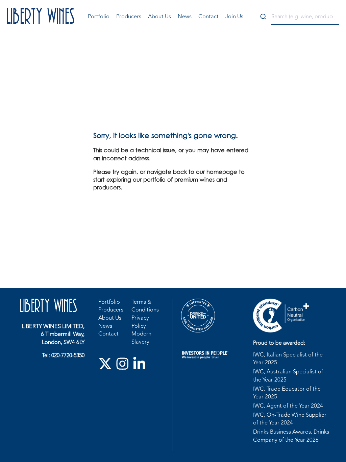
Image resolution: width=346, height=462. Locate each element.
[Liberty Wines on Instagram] (124, 365)
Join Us (234, 17)
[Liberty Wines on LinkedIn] (141, 365)
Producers (128, 17)
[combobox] (298, 17)
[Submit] (264, 17)
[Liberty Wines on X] (107, 365)
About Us (159, 17)
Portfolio (98, 17)
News (185, 17)
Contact (208, 17)
